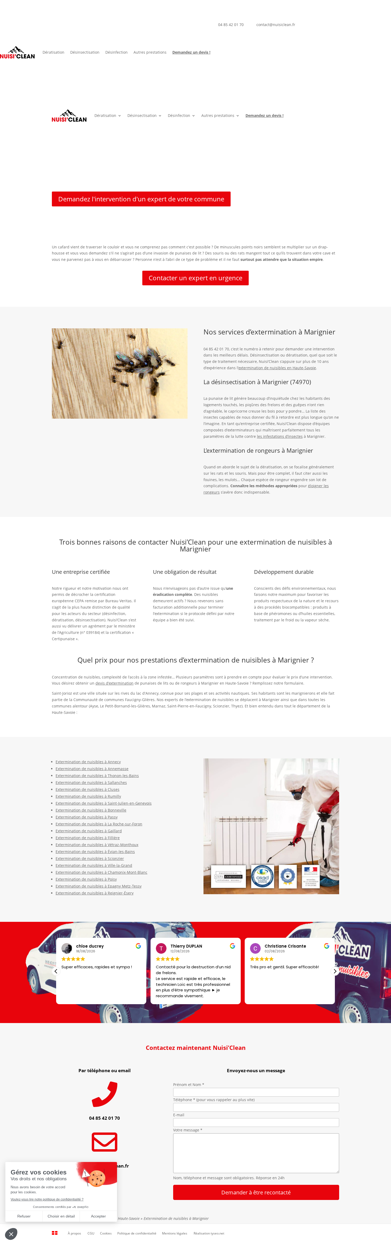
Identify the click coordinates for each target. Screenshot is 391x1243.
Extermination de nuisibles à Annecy (88, 761)
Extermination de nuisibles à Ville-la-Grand (94, 865)
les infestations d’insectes (280, 436)
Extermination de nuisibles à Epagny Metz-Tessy (99, 886)
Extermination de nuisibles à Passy (87, 817)
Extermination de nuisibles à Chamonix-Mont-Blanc (101, 872)
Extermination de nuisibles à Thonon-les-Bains (97, 775)
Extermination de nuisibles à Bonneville (91, 810)
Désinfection (116, 52)
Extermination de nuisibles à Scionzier (90, 858)
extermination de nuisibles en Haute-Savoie (277, 367)
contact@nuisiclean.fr (275, 24)
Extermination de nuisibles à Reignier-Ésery (95, 893)
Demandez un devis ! (191, 52)
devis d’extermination (114, 683)
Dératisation (53, 52)
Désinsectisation (84, 52)
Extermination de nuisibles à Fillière (88, 837)
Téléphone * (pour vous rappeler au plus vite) (214, 1099)
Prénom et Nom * (188, 1084)
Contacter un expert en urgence (195, 277)
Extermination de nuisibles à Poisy (86, 879)
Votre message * (187, 1129)
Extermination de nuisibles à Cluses (87, 789)
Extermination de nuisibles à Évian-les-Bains (95, 851)
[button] (335, 971)
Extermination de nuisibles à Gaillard (89, 830)
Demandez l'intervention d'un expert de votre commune (141, 198)
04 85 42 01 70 (231, 24)
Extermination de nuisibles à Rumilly (88, 796)
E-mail (178, 1114)
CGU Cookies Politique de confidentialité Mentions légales (137, 1233)
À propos (74, 1233)
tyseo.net (217, 1233)
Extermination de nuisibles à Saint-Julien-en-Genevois (104, 803)
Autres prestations (150, 52)
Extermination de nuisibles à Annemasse (92, 768)
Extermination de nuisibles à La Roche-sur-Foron (99, 823)
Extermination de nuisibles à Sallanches (91, 782)
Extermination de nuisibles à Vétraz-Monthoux (97, 844)
